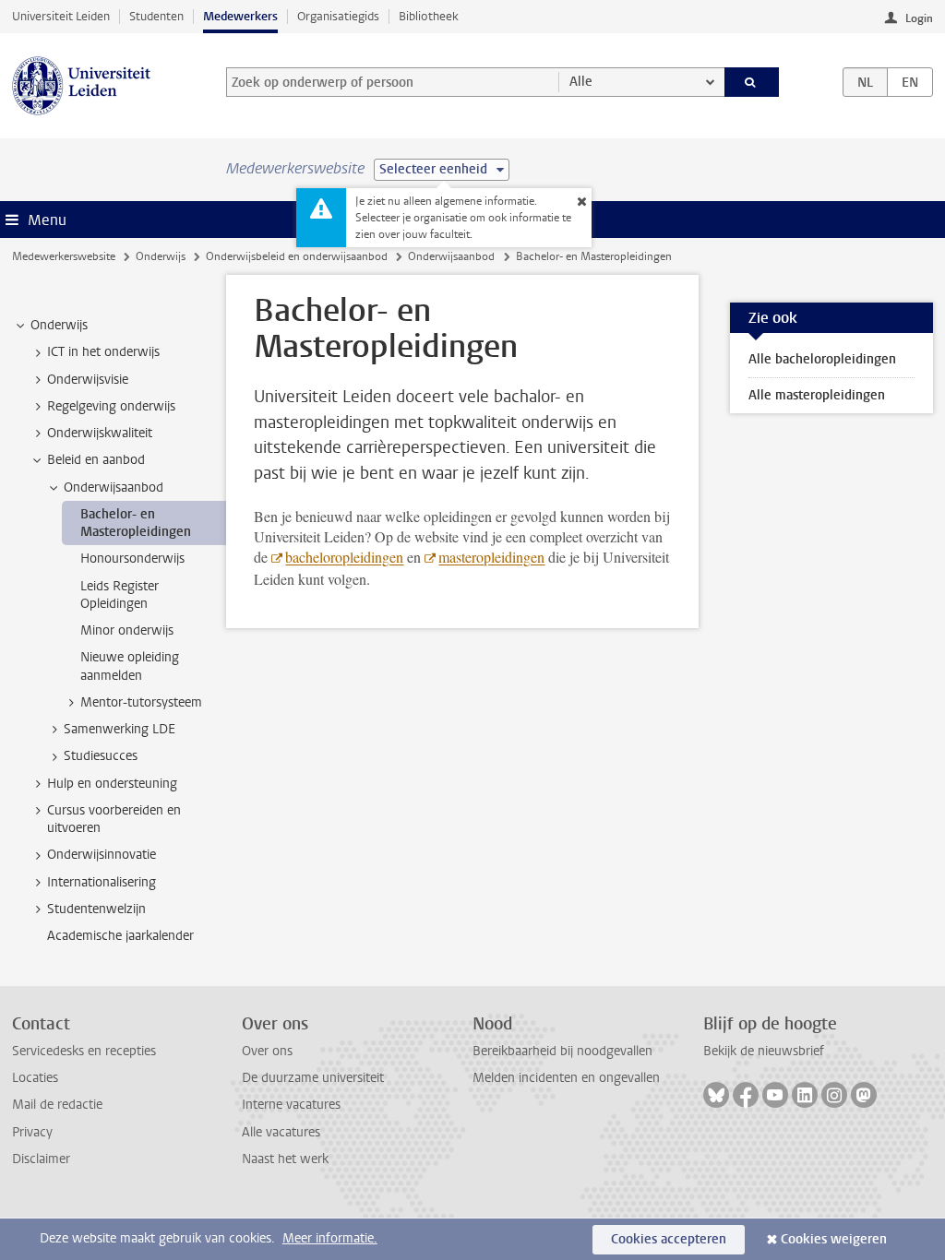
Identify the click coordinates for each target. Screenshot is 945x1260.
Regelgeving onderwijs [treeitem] (111, 406)
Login (919, 18)
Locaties (35, 1078)
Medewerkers (240, 16)
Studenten (156, 16)
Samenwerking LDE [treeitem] (119, 729)
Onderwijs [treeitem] (59, 325)
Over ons (267, 1051)
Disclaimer (41, 1159)
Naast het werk (285, 1159)
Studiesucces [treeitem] (101, 756)
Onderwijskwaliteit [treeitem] (99, 433)
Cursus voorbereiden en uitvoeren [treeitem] (114, 819)
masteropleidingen (491, 556)
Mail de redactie (57, 1104)
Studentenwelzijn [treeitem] (96, 909)
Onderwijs (160, 256)
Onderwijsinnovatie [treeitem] (101, 854)
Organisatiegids (338, 16)
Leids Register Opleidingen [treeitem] (119, 594)
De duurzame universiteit (313, 1078)
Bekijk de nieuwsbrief (763, 1051)
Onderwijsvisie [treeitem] (87, 379)
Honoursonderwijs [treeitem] (132, 558)
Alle (580, 81)
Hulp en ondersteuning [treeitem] (112, 783)
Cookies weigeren (834, 1239)
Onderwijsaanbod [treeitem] (113, 487)
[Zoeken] (752, 82)
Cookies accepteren (668, 1239)
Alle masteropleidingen (816, 395)
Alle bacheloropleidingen (822, 359)
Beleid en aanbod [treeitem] (96, 460)
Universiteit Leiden (61, 16)
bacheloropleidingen (344, 556)
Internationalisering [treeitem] (101, 882)
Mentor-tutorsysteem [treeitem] (141, 702)
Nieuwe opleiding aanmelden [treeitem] (129, 665)
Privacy (32, 1132)
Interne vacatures (291, 1104)
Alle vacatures (281, 1132)
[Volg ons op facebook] (746, 1095)
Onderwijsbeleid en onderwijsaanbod (297, 256)
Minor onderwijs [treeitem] (126, 630)
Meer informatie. (329, 1238)
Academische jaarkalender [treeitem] (120, 936)
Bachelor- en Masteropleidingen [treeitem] (135, 523)
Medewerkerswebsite (63, 256)
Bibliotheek (429, 16)
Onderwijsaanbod (451, 256)
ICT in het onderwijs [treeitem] (103, 352)
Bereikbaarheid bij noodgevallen (562, 1051)
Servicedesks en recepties (84, 1051)
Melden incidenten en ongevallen (566, 1078)
